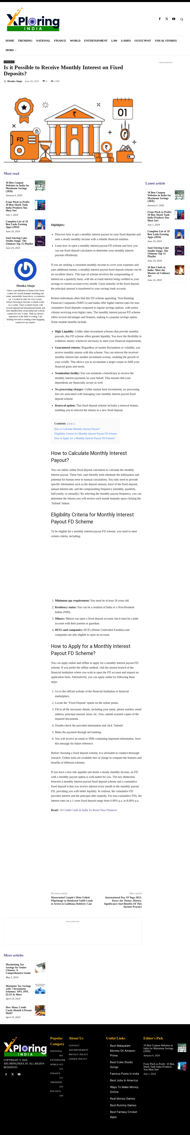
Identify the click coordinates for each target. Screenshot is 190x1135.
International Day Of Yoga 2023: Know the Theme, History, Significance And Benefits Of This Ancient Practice (123, 902)
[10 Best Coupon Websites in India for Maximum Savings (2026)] (40, 186)
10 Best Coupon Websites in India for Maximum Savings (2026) (17, 187)
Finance (9, 62)
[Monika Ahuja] (25, 269)
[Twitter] (166, 19)
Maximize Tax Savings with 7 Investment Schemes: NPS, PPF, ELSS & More (18, 990)
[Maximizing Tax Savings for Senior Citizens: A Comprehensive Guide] (40, 967)
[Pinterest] (129, 81)
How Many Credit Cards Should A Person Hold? (19, 1010)
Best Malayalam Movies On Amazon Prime (122, 1050)
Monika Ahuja (14, 81)
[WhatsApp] (138, 81)
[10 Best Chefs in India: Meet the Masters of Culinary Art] (179, 270)
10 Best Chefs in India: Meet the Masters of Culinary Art (159, 271)
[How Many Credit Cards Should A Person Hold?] (40, 1010)
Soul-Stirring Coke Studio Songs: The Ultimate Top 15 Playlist (19, 241)
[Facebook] (159, 19)
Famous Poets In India (124, 1073)
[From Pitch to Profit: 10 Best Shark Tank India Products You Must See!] (40, 205)
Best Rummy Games (123, 1105)
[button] (181, 19)
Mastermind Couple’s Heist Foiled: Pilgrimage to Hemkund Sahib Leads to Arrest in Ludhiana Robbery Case (72, 900)
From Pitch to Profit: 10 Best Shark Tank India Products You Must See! (18, 206)
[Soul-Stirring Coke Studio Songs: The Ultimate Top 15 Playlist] (40, 241)
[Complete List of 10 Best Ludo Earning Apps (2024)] (40, 224)
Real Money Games (122, 1098)
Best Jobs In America (124, 1080)
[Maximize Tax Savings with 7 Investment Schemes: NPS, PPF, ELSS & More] (40, 989)
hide (71, 423)
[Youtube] (173, 19)
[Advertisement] (96, 197)
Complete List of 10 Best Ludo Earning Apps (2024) (17, 224)
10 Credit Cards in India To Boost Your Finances (88, 810)
